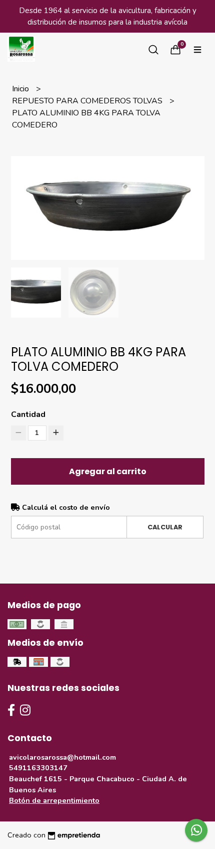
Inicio (21, 88)
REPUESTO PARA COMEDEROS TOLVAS (88, 100)
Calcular (165, 527)
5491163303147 (38, 768)
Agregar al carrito (107, 471)
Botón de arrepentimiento (54, 800)
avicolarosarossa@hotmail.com (62, 757)
